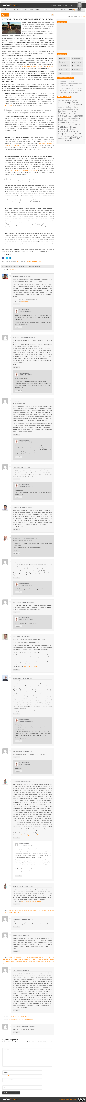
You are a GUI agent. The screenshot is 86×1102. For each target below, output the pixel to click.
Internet (73, 123)
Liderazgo (73, 127)
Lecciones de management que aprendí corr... (21, 1019)
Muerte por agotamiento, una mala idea (19, 1016)
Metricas (62, 131)
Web (5, 1087)
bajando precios (25, 301)
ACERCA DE (38, 9)
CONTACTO (55, 9)
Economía (74, 109)
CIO (76, 100)
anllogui (15, 276)
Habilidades (34, 261)
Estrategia (78, 116)
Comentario (7, 1049)
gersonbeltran (16, 781)
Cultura (68, 107)
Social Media (66, 138)
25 (12, 258)
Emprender (77, 58)
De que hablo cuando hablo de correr (32, 66)
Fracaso (73, 118)
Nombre (6, 1073)
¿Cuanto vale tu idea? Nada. (67, 81)
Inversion (64, 69)
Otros (76, 73)
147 (5, 258)
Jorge (14, 636)
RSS (74, 10)
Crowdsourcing (61, 107)
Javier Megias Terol (24, 309)
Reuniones (60, 138)
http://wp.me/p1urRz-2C (30, 666)
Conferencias (68, 105)
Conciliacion (61, 105)
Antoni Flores (8, 105)
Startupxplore (62, 140)
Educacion (72, 111)
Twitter (72, 10)
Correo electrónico (8, 1080)
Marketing (75, 129)
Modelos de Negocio (68, 132)
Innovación (77, 69)
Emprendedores (67, 113)
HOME (4, 9)
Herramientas (65, 65)
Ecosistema (63, 111)
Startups (75, 137)
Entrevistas (77, 62)
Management (64, 129)
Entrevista (70, 116)
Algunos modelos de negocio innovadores (71, 88)
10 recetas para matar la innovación (69, 87)
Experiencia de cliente (65, 118)
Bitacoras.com (12, 269)
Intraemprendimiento (64, 125)
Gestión (18, 261)
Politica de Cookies (64, 1099)
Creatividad (77, 105)
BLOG (9, 9)
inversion (73, 125)
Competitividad (71, 102)
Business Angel (68, 100)
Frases (77, 118)
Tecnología (64, 73)
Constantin (15, 919)
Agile (59, 100)
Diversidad (67, 109)
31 (52, 15)
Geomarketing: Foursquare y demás (31, 835)
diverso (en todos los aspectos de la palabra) (23, 170)
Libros (39, 261)
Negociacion (69, 134)
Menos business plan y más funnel (69, 92)
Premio (60, 136)
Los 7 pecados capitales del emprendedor (71, 90)
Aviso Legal (73, 1099)
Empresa (29, 261)
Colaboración (61, 103)
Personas (77, 133)
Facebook (70, 10)
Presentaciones (67, 136)
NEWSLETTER (47, 9)
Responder (16, 304)
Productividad (77, 136)
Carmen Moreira (17, 1026)
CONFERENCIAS (29, 9)
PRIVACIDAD (64, 9)
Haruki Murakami (49, 66)
